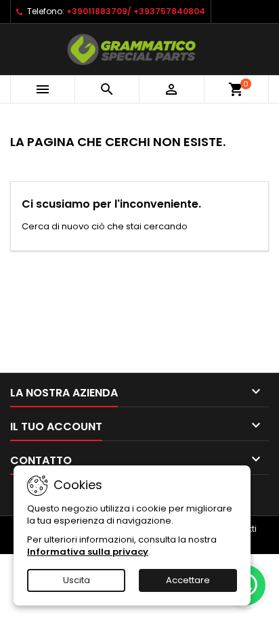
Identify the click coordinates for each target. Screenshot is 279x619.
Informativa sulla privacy (87, 551)
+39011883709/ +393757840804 (135, 11)
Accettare (188, 580)
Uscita (76, 580)
